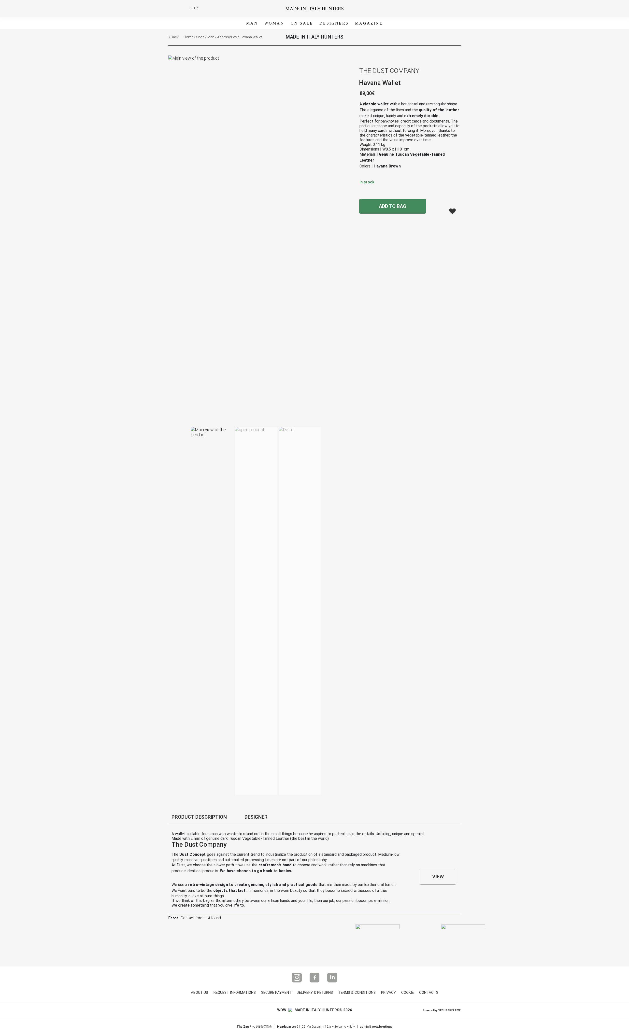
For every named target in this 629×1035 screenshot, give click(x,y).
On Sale (302, 23)
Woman (274, 23)
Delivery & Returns (315, 992)
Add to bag (392, 206)
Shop (200, 37)
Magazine (369, 23)
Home (188, 37)
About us (199, 992)
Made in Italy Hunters (314, 8)
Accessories (227, 37)
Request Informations (235, 992)
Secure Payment (276, 992)
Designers (334, 23)
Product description (199, 817)
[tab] (204, 818)
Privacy (388, 992)
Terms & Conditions (357, 992)
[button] (452, 211)
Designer (256, 817)
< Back (173, 37)
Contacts (428, 992)
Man (252, 23)
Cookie (407, 992)
